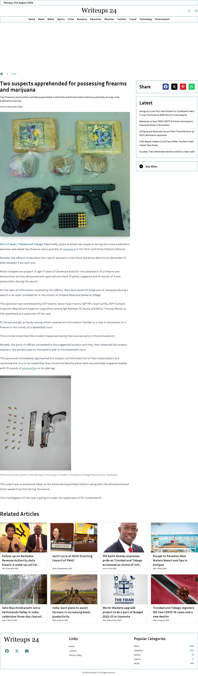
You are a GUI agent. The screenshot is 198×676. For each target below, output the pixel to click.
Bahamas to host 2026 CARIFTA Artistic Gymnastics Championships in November (166, 123)
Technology (145, 19)
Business (82, 19)
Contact (73, 650)
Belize (50, 19)
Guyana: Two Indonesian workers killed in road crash (167, 151)
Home (32, 19)
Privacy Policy (75, 655)
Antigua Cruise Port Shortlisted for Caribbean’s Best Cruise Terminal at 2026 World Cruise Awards (166, 113)
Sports (61, 19)
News (41, 19)
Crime (71, 19)
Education (95, 19)
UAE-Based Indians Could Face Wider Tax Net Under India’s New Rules (166, 143)
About (72, 646)
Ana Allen (151, 166)
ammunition (29, 368)
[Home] (1, 73)
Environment (162, 19)
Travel (132, 19)
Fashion (121, 19)
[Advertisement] (99, 45)
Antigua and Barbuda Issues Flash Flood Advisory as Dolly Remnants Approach (166, 133)
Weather (109, 19)
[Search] (189, 10)
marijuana (69, 249)
